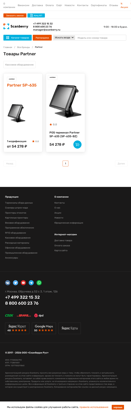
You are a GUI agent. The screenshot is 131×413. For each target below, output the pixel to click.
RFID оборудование (15, 233)
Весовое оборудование (17, 223)
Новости (70, 5)
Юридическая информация (68, 223)
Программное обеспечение (19, 227)
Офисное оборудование (17, 247)
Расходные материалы (17, 243)
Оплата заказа (62, 245)
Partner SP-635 (22, 85)
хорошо (117, 407)
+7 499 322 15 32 (43, 23)
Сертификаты (99, 5)
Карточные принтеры (16, 217)
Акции (57, 213)
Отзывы (113, 5)
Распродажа (42, 37)
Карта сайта (60, 250)
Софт (59, 5)
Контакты (82, 5)
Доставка (37, 5)
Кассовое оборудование (19, 64)
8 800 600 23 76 (42, 26)
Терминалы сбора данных (19, 202)
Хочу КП (38, 15)
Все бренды (23, 47)
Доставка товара (63, 240)
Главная (7, 47)
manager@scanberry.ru (46, 29)
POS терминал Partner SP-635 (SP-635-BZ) (64, 134)
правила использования (93, 407)
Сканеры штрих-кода (16, 207)
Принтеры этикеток (15, 213)
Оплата (50, 5)
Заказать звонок (15, 15)
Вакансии (23, 5)
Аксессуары (11, 257)
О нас (57, 207)
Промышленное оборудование (21, 253)
